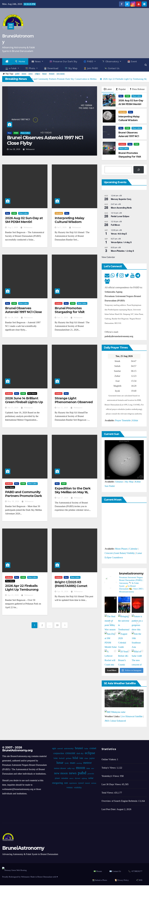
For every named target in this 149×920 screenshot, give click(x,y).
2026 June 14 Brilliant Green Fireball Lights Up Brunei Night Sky (24, 402)
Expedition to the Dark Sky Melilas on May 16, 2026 (73, 492)
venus (69, 787)
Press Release (138, 89)
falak (56, 758)
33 (57, 625)
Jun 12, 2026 (62, 408)
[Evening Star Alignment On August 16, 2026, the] (111, 605)
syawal (81, 783)
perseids (91, 774)
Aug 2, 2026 (13, 227)
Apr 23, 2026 (13, 595)
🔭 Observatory (110, 61)
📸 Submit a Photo (99, 880)
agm (54, 748)
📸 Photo (30, 68)
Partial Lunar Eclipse (120, 216)
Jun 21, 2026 (62, 318)
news (30, 74)
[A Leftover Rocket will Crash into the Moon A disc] (111, 657)
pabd (17, 74)
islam (86, 758)
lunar (44, 74)
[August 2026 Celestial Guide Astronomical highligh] (124, 640)
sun (66, 782)
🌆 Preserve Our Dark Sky (63, 61)
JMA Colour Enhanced (115, 721)
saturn (71, 778)
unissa (93, 783)
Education (122, 112)
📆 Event (132, 61)
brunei (51, 74)
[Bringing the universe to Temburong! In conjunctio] (124, 622)
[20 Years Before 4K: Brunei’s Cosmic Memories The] (124, 657)
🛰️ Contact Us (111, 68)
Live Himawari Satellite (131, 716)
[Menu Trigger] (10, 26)
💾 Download (51, 68)
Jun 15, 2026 (13, 408)
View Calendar (108, 257)
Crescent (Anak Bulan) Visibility (120, 553)
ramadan (64, 778)
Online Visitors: (109, 759)
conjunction (58, 753)
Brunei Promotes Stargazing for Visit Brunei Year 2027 (70, 312)
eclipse (37, 74)
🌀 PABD (89, 61)
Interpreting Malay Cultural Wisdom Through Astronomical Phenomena (73, 224)
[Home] (7, 61)
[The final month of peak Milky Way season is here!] (111, 622)
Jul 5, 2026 (61, 227)
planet (57, 778)
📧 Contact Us (115, 871)
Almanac (119, 481)
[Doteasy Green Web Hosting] (14, 870)
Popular (122, 89)
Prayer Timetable (123, 420)
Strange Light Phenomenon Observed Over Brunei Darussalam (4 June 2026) (74, 404)
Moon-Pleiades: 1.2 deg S (122, 250)
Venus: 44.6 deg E (119, 233)
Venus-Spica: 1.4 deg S (121, 242)
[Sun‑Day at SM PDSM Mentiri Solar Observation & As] (111, 640)
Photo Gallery (25, 133)
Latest (109, 89)
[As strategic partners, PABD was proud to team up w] (124, 605)
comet (92, 748)
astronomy (69, 748)
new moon (60, 74)
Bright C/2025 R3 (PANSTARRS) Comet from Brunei (71, 586)
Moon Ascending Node (121, 207)
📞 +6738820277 (135, 871)
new (92, 768)
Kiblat (135, 420)
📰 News (36, 61)
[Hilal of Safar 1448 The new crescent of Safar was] (138, 657)
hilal (75, 757)
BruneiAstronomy (18, 39)
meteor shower (60, 768)
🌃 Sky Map (71, 68)
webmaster (30, 149)
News (9, 133)
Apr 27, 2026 (62, 498)
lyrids (67, 763)
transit (87, 783)
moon (24, 74)
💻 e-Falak (11, 68)
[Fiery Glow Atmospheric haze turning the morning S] (138, 605)
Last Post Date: (109, 809)
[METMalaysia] (115, 711)
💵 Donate (98, 871)
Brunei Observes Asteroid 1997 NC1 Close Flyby (45, 140)
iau (81, 757)
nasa (88, 768)
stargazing (57, 782)
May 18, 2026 (13, 501)
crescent (70, 753)
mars (72, 762)
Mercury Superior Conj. (121, 199)
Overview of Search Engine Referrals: (120, 801)
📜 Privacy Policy (122, 880)
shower (77, 778)
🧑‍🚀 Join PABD (91, 68)
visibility (78, 787)
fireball (62, 758)
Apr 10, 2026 (62, 591)
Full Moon (115, 224)
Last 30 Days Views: (112, 784)
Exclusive (122, 144)
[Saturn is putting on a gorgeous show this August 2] (138, 622)
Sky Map (129, 481)
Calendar (133, 548)
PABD (16, 133)
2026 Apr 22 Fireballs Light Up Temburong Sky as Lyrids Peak (21, 589)
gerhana (68, 758)
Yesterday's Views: (111, 776)
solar (90, 778)
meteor (87, 762)
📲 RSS (139, 880)
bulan (86, 749)
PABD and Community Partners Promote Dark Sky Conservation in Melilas (23, 497)
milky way (71, 768)
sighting (84, 778)
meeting (79, 763)
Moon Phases (121, 548)
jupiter (92, 758)
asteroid (60, 749)
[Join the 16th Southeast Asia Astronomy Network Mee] (138, 640)
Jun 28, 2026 (14, 149)
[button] (146, 65)
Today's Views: (109, 767)
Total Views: (108, 792)
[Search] (138, 169)
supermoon (73, 783)
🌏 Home (20, 61)
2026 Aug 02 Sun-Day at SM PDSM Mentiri (24, 220)
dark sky (80, 753)
